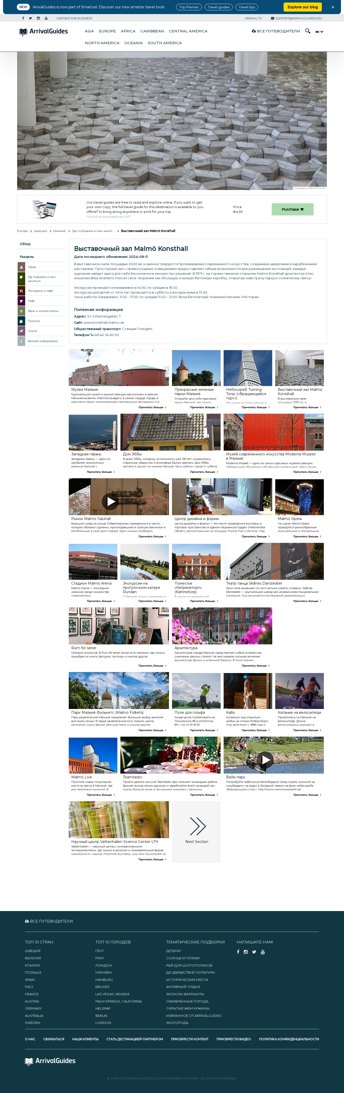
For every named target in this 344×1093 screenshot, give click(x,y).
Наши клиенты (85, 1039)
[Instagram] (38, 18)
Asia (89, 31)
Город (32, 267)
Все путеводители (278, 31)
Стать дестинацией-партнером (135, 1039)
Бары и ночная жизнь (43, 311)
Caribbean (152, 31)
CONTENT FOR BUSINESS (74, 18)
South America (165, 43)
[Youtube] (46, 18)
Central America (188, 31)
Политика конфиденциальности (289, 1039)
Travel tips (247, 7)
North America (102, 43)
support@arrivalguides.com (299, 18)
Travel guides (218, 7)
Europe (107, 31)
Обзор (25, 244)
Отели (32, 331)
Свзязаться (53, 1039)
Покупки (34, 321)
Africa (128, 31)
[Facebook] (23, 18)
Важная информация (43, 341)
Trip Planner (189, 7)
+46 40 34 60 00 (106, 335)
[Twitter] (30, 18)
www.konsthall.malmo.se (104, 322)
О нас (30, 1039)
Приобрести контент (190, 1039)
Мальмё (59, 231)
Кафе (31, 301)
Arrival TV (253, 18)
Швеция (40, 231)
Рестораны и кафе (40, 291)
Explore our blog (303, 7)
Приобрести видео (234, 1039)
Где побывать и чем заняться (94, 231)
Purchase (291, 209)
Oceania (133, 43)
